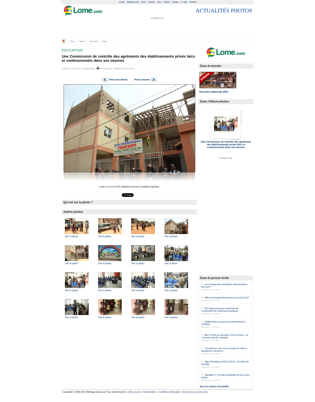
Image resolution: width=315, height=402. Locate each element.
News (159, 2)
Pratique (175, 2)
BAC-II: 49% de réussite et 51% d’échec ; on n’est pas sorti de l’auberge (224, 336)
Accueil (122, 2)
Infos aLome (135, 392)
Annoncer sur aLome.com (194, 392)
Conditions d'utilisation (169, 392)
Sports (143, 2)
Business (151, 2)
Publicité (192, 2)
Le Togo (184, 2)
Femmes (167, 2)
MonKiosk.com (133, 2)
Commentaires (149, 392)
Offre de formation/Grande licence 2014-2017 (227, 297)
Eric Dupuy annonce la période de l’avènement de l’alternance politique (219, 309)
